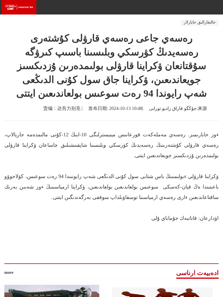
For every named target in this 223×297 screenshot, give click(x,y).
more (8, 272)
